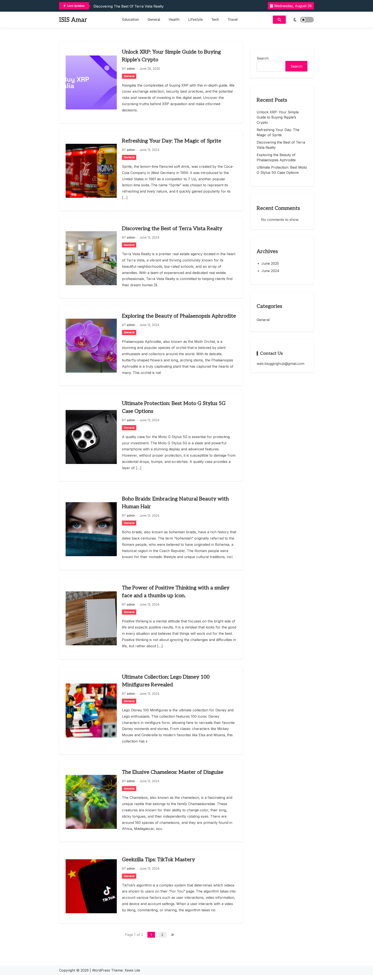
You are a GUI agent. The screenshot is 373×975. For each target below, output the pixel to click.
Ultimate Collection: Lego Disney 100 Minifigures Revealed (166, 681)
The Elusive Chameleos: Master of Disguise (172, 772)
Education (130, 19)
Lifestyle (195, 19)
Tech (215, 19)
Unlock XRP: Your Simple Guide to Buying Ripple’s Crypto (171, 56)
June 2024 (270, 271)
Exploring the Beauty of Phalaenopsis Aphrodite (179, 316)
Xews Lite (132, 970)
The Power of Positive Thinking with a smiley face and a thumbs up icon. (175, 592)
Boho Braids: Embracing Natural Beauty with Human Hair (175, 503)
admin (131, 68)
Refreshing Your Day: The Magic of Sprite (171, 141)
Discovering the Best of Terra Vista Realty (128, 6)
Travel (233, 19)
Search (263, 58)
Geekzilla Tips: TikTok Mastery (158, 859)
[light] (301, 20)
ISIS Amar (73, 20)
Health (174, 19)
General (154, 19)
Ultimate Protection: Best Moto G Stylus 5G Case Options (174, 407)
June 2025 (270, 263)
